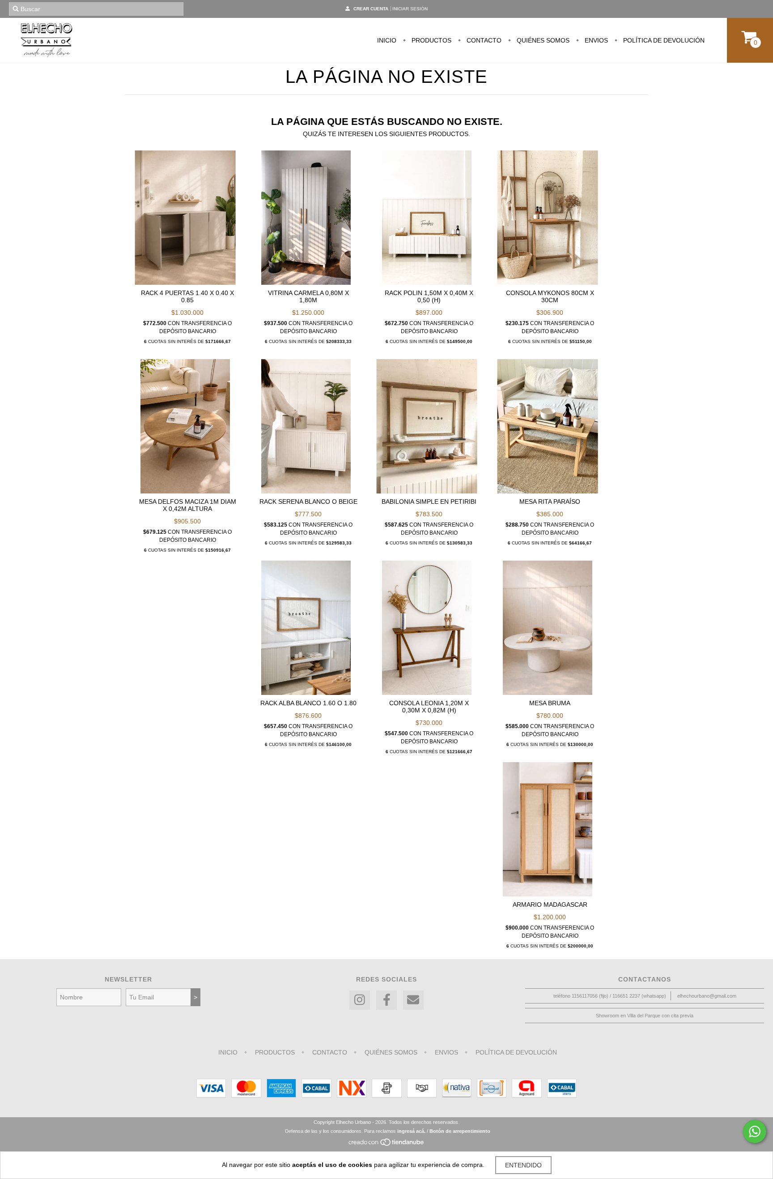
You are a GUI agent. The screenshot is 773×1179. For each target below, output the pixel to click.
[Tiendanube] (387, 1144)
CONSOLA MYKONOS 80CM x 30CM (550, 296)
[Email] (413, 1000)
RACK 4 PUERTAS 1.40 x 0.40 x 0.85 (187, 296)
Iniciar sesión (410, 8)
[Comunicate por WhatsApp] (754, 1131)
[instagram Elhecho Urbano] (359, 1000)
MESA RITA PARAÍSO (549, 501)
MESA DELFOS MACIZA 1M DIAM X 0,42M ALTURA (187, 505)
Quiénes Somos (542, 40)
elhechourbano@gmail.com (706, 996)
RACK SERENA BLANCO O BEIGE (308, 501)
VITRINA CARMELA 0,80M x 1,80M (308, 296)
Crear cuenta (370, 8)
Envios (595, 40)
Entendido (523, 1165)
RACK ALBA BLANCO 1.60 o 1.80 (308, 703)
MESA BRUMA (549, 703)
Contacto (483, 40)
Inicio (386, 40)
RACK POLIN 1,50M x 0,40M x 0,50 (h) (429, 296)
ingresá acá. (411, 1131)
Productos (430, 40)
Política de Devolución (663, 40)
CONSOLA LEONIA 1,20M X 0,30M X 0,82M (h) (429, 706)
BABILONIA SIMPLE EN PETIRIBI (429, 501)
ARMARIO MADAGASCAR (550, 904)
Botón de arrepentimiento (459, 1131)
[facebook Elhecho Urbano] (386, 1000)
